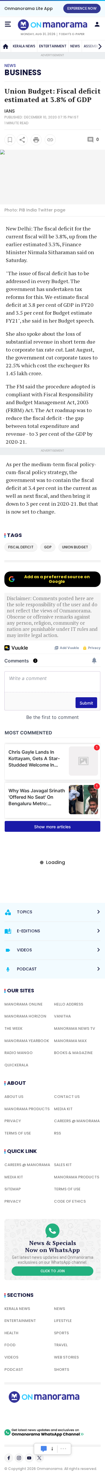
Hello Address (68, 1004)
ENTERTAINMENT (52, 46)
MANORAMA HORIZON (25, 1016)
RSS (57, 1133)
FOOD (9, 1345)
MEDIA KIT (63, 1109)
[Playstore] (23, 1415)
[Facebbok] (8, 1458)
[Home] (5, 46)
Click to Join (53, 1271)
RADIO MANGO (18, 1053)
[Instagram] (19, 1458)
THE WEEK (13, 1028)
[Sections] (7, 24)
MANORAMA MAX (70, 1041)
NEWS (75, 46)
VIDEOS (11, 1357)
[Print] (36, 139)
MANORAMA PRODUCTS (27, 1109)
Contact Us (67, 1096)
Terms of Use (17, 1133)
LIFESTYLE (63, 1320)
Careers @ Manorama (77, 1121)
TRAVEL (61, 1345)
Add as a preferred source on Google (57, 579)
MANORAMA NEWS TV (74, 1028)
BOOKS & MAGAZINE (73, 1053)
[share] (22, 139)
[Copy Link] (50, 139)
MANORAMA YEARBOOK (26, 1041)
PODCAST (13, 1369)
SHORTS (61, 1369)
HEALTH (11, 1333)
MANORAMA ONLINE (23, 1004)
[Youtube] (29, 1458)
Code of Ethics (70, 1201)
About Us (13, 1096)
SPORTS (61, 1333)
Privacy (12, 1121)
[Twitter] (39, 1458)
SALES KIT (63, 1165)
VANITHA (62, 1016)
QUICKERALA (16, 1065)
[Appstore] (64, 1415)
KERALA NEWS (24, 46)
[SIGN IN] (97, 24)
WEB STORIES (66, 1357)
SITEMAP (12, 1189)
